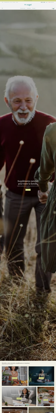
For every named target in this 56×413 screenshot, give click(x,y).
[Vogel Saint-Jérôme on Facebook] (41, 2)
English (46, 2)
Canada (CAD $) (52, 2)
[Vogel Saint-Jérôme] (28, 5)
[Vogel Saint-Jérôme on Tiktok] (43, 2)
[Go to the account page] (52, 8)
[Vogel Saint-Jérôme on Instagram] (42, 2)
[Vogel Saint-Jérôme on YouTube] (44, 2)
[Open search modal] (2, 8)
